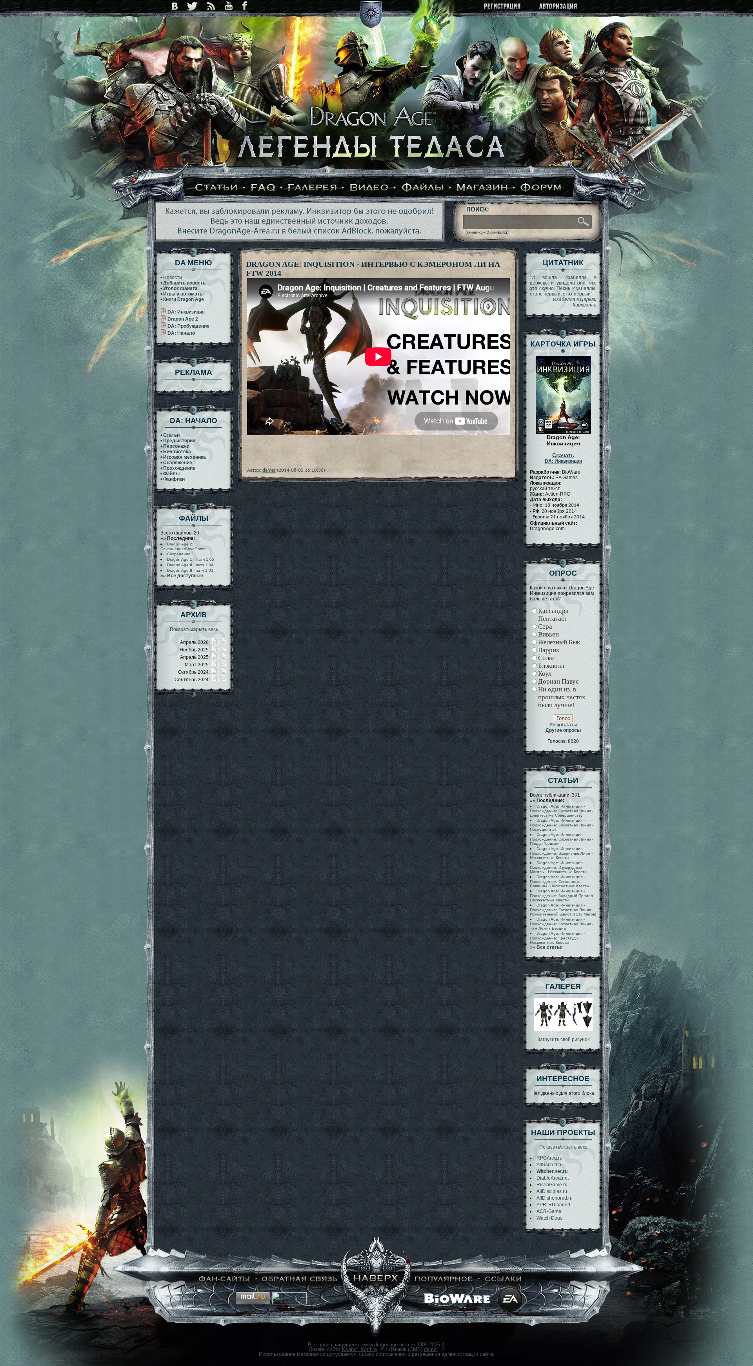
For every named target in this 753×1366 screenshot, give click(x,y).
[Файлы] (422, 187)
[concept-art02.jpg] (563, 1029)
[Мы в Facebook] (244, 6)
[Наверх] (376, 1279)
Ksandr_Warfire (359, 1349)
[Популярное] (444, 1279)
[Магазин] (482, 187)
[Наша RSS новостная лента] (211, 6)
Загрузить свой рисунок (563, 1039)
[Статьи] (216, 187)
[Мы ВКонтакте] (175, 6)
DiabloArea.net (553, 1178)
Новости (172, 277)
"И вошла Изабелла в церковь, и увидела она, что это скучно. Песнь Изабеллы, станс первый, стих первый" (563, 291)
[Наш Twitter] (192, 6)
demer (269, 470)
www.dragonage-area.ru (388, 1345)
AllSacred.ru (550, 1164)
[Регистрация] (503, 7)
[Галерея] (312, 187)
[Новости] (214, 642)
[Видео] (369, 187)
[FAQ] (263, 187)
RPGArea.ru (549, 1158)
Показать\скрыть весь (194, 629)
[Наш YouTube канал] (229, 6)
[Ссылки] (503, 1279)
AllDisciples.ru (552, 1191)
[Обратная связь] (300, 1279)
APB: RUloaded (553, 1204)
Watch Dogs (549, 1218)
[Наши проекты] (224, 1279)
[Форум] (541, 187)
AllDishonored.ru (555, 1198)
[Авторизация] (558, 7)
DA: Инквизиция (563, 458)
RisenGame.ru (552, 1184)
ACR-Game (549, 1211)
